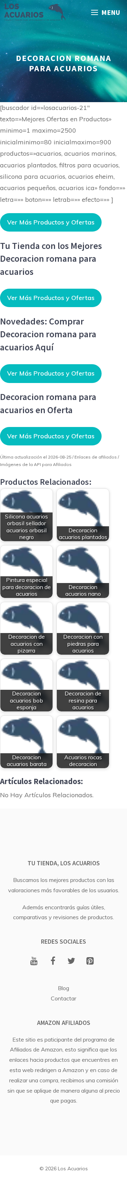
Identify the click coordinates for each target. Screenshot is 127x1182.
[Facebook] (53, 961)
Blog (63, 988)
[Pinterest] (90, 961)
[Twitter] (71, 961)
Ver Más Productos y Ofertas (51, 222)
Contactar (63, 998)
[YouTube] (34, 961)
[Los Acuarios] (35, 12)
